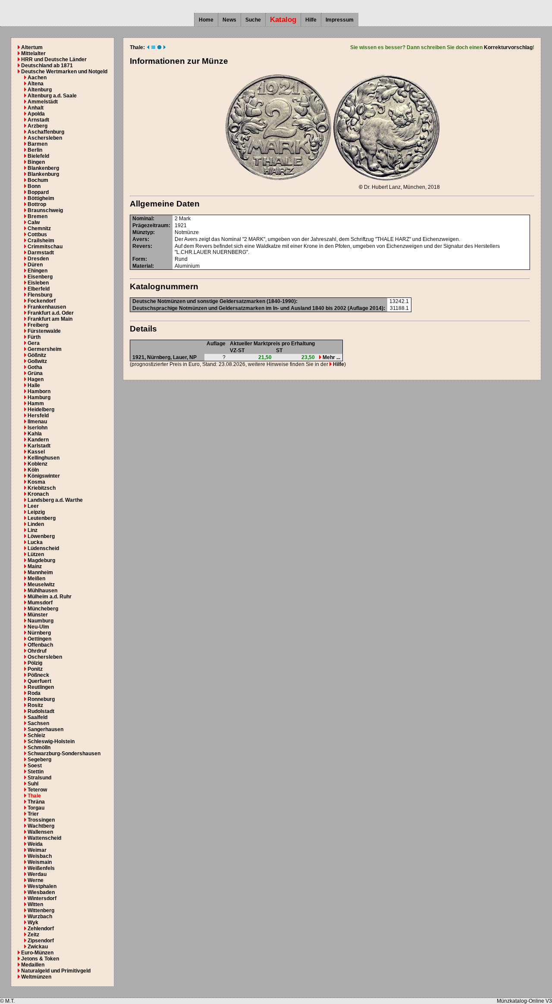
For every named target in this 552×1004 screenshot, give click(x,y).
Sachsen (38, 723)
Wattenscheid (44, 838)
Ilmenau (37, 422)
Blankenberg (43, 168)
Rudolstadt (41, 711)
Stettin (36, 772)
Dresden (38, 259)
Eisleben (38, 283)
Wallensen (40, 832)
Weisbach (40, 856)
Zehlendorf (41, 929)
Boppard (38, 192)
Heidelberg (41, 410)
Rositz (35, 705)
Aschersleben (45, 138)
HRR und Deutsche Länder (54, 59)
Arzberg (37, 126)
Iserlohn (37, 428)
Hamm (36, 403)
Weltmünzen (36, 977)
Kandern (38, 440)
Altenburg (40, 90)
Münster (38, 615)
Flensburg (40, 295)
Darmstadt (41, 253)
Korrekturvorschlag (508, 47)
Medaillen (32, 965)
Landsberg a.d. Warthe (55, 500)
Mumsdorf (40, 603)
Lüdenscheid (43, 548)
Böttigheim (41, 198)
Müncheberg (43, 609)
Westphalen (42, 886)
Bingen (36, 162)
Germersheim (45, 349)
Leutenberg (42, 518)
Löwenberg (41, 536)
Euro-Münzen (37, 953)
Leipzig (36, 512)
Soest (35, 766)
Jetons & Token (40, 959)
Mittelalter (33, 53)
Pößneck (38, 675)
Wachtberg (41, 826)
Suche (253, 20)
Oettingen (39, 639)
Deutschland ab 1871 (47, 66)
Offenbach (40, 645)
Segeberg (39, 760)
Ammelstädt (43, 102)
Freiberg (38, 325)
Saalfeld (37, 717)
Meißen (36, 579)
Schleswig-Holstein (51, 741)
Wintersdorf (42, 898)
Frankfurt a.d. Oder (51, 313)
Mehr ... (330, 357)
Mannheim (40, 572)
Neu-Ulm (38, 627)
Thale (34, 796)
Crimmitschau (45, 247)
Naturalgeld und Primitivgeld (56, 971)
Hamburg (39, 397)
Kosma (36, 482)
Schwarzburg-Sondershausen (64, 754)
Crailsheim (41, 241)
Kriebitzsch (42, 488)
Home (206, 20)
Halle (34, 385)
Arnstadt (38, 120)
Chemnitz (39, 228)
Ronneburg (41, 699)
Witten (35, 904)
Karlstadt (39, 446)
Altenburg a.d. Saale (52, 96)
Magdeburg (41, 560)
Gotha (35, 367)
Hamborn (39, 391)
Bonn (34, 186)
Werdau (37, 874)
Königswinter (44, 476)
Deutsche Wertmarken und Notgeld (64, 72)
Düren (35, 265)
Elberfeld (39, 289)
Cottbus (37, 234)
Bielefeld (38, 156)
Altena (36, 84)
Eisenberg (40, 277)
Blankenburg (43, 174)
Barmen (37, 144)
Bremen (37, 216)
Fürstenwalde (44, 331)
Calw (34, 222)
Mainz (35, 566)
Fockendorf (42, 301)
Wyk (33, 923)
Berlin (35, 150)
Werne (36, 880)
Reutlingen (41, 687)
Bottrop (37, 204)
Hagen (36, 379)
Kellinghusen (44, 458)
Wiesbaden (41, 892)
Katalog (283, 20)
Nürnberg (39, 633)
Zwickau (38, 947)
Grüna (35, 373)
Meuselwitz (41, 585)
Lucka (35, 542)
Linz (33, 530)
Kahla (35, 434)
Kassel (36, 452)
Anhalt (36, 108)
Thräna (36, 802)
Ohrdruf (37, 651)
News (229, 20)
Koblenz (37, 464)
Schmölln (39, 747)
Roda (34, 693)
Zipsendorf (41, 941)
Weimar (37, 850)
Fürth (34, 337)
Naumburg (40, 621)
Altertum (32, 47)
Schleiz (36, 735)
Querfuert (39, 681)
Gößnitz (37, 355)
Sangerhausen (45, 729)
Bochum (38, 180)
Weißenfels (41, 868)
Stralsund (39, 778)
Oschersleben (45, 657)
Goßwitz (37, 361)
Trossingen (41, 820)
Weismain (40, 862)
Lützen (36, 554)
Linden (36, 524)
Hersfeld (38, 416)
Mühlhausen (42, 591)
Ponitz (35, 669)
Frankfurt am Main (50, 319)
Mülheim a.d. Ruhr (50, 597)
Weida (35, 844)
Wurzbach (40, 916)
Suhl (33, 784)
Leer (33, 506)
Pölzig (35, 663)
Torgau (36, 808)
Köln (33, 470)
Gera (34, 343)
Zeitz (33, 935)
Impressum (340, 20)
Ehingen (37, 271)
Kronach (38, 494)
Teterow (37, 790)
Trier (33, 814)
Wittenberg (41, 910)
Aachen (37, 78)
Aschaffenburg (46, 132)
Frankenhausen (47, 307)
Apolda (36, 114)
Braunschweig (45, 210)
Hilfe (311, 20)
